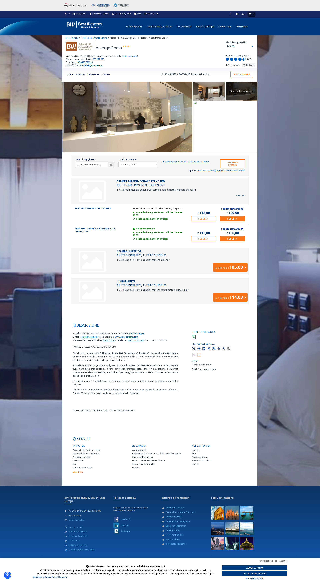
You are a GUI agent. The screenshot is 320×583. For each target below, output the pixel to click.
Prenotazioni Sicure (78, 531)
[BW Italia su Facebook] (116, 519)
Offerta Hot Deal (174, 516)
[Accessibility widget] (7, 575)
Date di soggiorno (85, 159)
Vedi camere (242, 74)
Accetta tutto (254, 568)
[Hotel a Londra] (217, 543)
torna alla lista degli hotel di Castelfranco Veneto (221, 170)
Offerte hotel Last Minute (178, 521)
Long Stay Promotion (176, 525)
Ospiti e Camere (127, 159)
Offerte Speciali (134, 26)
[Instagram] (236, 14)
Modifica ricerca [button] (233, 163)
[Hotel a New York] (232, 543)
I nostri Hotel (224, 26)
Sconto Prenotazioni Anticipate (180, 512)
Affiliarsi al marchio (78, 545)
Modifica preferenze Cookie (82, 549)
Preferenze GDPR (254, 579)
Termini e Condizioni (78, 536)
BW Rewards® (184, 26)
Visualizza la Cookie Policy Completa (50, 577)
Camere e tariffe (76, 74)
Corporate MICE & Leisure (159, 26)
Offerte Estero (173, 530)
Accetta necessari (255, 574)
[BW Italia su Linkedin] (116, 525)
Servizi (106, 74)
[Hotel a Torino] (217, 528)
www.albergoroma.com (91, 65)
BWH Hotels (242, 26)
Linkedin (125, 525)
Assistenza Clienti (101, 13)
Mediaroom (74, 540)
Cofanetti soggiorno (176, 543)
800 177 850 (98, 59)
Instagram (126, 531)
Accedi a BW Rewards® (147, 13)
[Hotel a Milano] (232, 513)
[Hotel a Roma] (217, 513)
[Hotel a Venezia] (247, 513)
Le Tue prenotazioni (77, 13)
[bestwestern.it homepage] (85, 23)
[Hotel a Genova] (232, 528)
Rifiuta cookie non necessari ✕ (273, 561)
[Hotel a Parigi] (247, 543)
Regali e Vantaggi (205, 26)
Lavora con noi (76, 527)
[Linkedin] (243, 14)
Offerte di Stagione (175, 507)
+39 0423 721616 (84, 62)
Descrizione (93, 74)
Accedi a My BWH (123, 13)
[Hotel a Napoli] (247, 528)
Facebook (125, 519)
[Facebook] (230, 14)
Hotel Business (173, 539)
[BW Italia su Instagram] (116, 531)
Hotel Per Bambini (174, 535)
